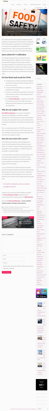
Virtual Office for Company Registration (40, 278)
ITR (37, 194)
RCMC (38, 231)
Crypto (38, 127)
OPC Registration (41, 217)
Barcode (38, 98)
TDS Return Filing (41, 252)
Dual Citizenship (40, 139)
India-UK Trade (40, 186)
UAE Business (40, 256)
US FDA (38, 268)
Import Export (40, 181)
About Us (19, 4)
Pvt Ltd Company (40, 229)
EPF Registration (40, 150)
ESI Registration (40, 152)
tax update (39, 250)
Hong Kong (39, 173)
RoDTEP (38, 236)
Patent (38, 221)
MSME (38, 206)
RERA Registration (41, 233)
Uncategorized (40, 266)
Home (12, 4)
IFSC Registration (41, 179)
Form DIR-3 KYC (40, 163)
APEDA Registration (41, 96)
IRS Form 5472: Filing (41, 188)
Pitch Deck (39, 223)
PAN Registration (40, 219)
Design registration (41, 133)
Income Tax (39, 183)
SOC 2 (38, 242)
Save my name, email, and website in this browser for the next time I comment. (18, 267)
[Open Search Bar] (45, 7)
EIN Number (39, 148)
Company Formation (41, 115)
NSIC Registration (41, 215)
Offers (25, 4)
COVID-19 (39, 125)
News (38, 209)
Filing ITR (39, 160)
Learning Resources (35, 4)
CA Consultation (40, 113)
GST (38, 169)
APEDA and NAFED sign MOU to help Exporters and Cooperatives (18, 210)
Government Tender (41, 167)
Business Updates (28, 31)
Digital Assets (40, 135)
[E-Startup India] (5, 1)
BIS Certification (40, 105)
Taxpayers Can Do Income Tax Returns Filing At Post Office (16, 212)
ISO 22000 (5, 207)
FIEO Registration (41, 158)
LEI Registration (40, 198)
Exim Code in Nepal (41, 154)
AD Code (39, 94)
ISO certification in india (17, 208)
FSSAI (38, 165)
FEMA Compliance (41, 156)
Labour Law (39, 196)
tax (37, 248)
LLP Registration (40, 204)
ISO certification (37, 31)
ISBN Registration (41, 190)
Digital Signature (40, 137)
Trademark (39, 254)
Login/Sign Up (38, 7)
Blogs (44, 4)
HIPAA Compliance (41, 171)
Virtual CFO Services (41, 274)
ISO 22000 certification (13, 207)
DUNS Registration (41, 146)
